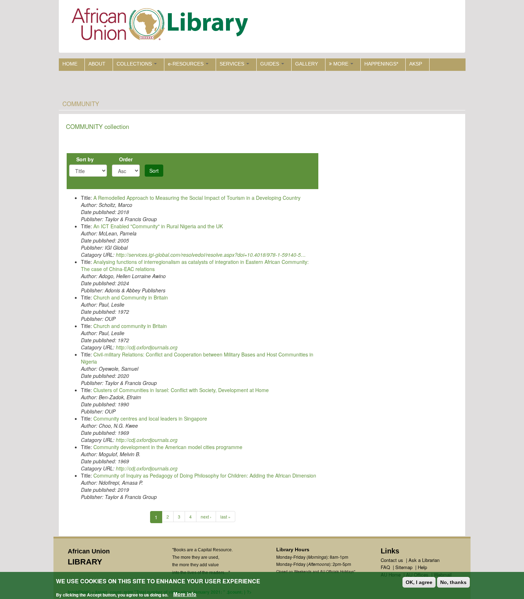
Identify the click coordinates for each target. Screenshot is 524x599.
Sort (154, 170)
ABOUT (97, 64)
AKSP (415, 64)
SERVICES (233, 64)
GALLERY (306, 64)
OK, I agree (419, 582)
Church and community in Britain (130, 325)
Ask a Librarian (424, 560)
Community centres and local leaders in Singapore (150, 418)
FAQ (385, 567)
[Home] (161, 26)
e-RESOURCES (186, 64)
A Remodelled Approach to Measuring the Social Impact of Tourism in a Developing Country (196, 197)
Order (126, 159)
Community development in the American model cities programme (167, 446)
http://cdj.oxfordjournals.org (147, 347)
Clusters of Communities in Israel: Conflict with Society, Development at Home (181, 390)
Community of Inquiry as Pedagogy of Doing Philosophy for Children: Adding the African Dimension (204, 475)
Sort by (85, 159)
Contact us (392, 560)
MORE (341, 64)
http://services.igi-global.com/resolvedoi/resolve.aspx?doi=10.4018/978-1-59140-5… (211, 254)
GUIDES (270, 64)
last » (225, 517)
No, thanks (453, 582)
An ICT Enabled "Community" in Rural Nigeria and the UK (158, 226)
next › (206, 517)
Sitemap (403, 567)
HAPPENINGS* (381, 64)
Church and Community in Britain (130, 297)
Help (422, 567)
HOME (69, 64)
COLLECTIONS (135, 64)
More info (184, 594)
